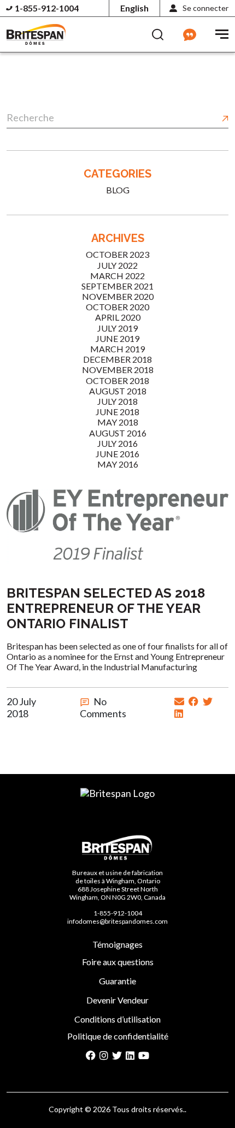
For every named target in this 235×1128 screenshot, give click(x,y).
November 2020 (118, 296)
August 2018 (117, 391)
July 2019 (117, 328)
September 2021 (117, 286)
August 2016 (117, 433)
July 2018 (117, 401)
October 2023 (117, 254)
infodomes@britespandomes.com (117, 921)
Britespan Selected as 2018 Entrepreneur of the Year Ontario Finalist (106, 608)
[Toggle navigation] (221, 33)
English (134, 8)
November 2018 (118, 369)
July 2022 (117, 265)
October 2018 (117, 380)
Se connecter (205, 8)
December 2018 (117, 359)
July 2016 (117, 443)
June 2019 (117, 338)
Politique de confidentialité (117, 1036)
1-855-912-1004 (47, 8)
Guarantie (117, 981)
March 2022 (117, 275)
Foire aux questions (118, 961)
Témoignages (117, 944)
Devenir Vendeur (117, 1000)
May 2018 (117, 422)
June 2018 (117, 411)
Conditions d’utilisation (117, 1019)
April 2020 (117, 317)
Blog (118, 190)
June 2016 (117, 453)
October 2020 (117, 307)
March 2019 (117, 349)
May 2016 (117, 464)
